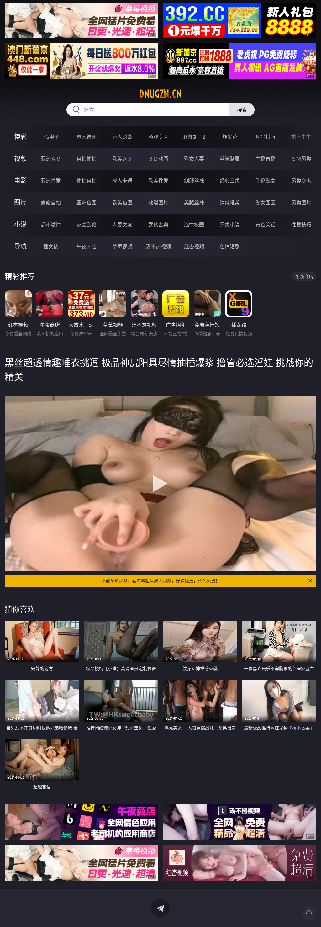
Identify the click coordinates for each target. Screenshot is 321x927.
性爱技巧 (301, 224)
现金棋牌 (265, 136)
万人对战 (122, 136)
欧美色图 (122, 202)
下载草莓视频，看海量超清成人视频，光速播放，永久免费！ (160, 581)
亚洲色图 (86, 202)
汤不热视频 (158, 246)
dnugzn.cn (160, 93)
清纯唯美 (230, 202)
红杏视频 (194, 246)
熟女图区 (265, 202)
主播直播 (265, 158)
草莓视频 (122, 246)
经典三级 (230, 180)
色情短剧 (230, 246)
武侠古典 (158, 224)
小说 (20, 224)
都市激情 (51, 224)
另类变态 (301, 180)
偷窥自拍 (51, 202)
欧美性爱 (158, 180)
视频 (20, 158)
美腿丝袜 (194, 202)
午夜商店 (86, 246)
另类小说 (230, 224)
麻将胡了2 (193, 136)
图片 (20, 202)
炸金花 (229, 136)
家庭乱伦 (86, 224)
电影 (20, 180)
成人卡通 (122, 180)
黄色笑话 (265, 224)
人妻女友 (122, 224)
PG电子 (50, 136)
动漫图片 (158, 202)
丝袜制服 (230, 158)
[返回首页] (308, 913)
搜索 (242, 109)
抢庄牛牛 (301, 136)
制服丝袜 (194, 180)
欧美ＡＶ (122, 158)
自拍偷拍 (86, 158)
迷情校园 (194, 224)
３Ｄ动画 (158, 158)
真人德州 (86, 136)
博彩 (20, 136)
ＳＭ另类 (301, 158)
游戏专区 (158, 136)
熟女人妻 (194, 158)
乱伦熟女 (265, 180)
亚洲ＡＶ (51, 158)
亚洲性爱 (51, 180)
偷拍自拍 (86, 180)
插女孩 (50, 246)
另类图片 (301, 202)
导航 (20, 246)
